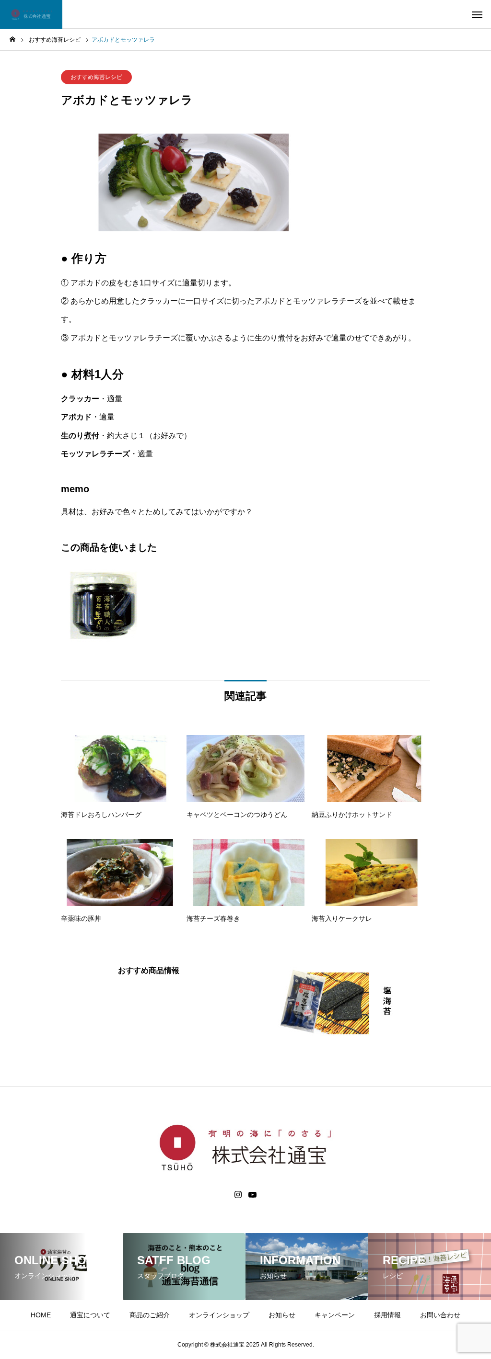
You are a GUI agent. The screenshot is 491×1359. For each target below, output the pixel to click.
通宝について (90, 1315)
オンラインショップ (219, 1315)
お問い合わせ (440, 1315)
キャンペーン (335, 1315)
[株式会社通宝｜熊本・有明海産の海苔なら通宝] (31, 14)
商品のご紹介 (149, 1315)
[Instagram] (238, 1195)
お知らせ (282, 1315)
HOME (41, 1315)
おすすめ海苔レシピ (96, 77)
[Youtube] (252, 1195)
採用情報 (387, 1315)
